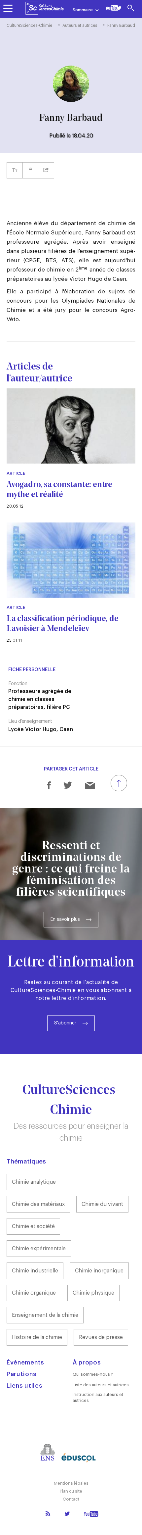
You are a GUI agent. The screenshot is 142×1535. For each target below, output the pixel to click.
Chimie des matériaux (38, 1204)
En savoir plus (65, 919)
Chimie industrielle (35, 1270)
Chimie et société (33, 1226)
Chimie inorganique (99, 1270)
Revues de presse (101, 1337)
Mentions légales (71, 1483)
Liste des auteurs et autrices (101, 1385)
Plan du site (71, 1491)
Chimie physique (93, 1293)
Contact (71, 1499)
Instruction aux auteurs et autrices (98, 1397)
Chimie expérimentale (39, 1248)
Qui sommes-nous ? (93, 1374)
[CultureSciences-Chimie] (44, 8)
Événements (25, 1362)
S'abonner (65, 1023)
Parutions (21, 1374)
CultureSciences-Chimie (29, 25)
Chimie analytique (34, 1182)
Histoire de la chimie (37, 1337)
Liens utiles (24, 1386)
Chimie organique (34, 1293)
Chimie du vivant (102, 1204)
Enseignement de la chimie (45, 1315)
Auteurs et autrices (79, 25)
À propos (87, 1362)
